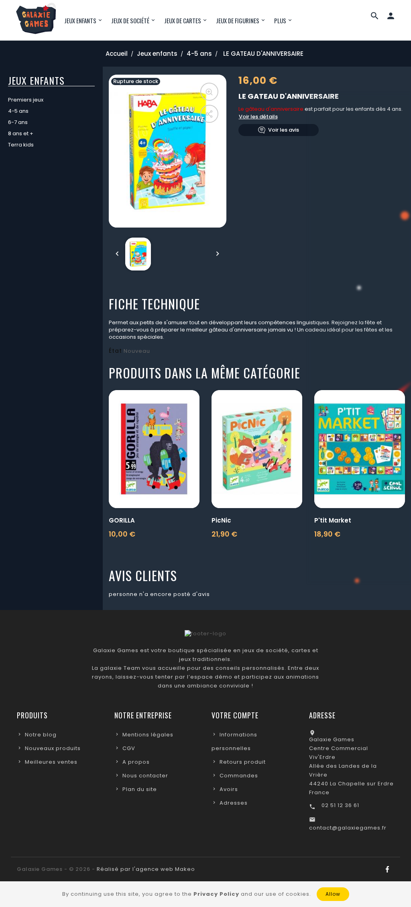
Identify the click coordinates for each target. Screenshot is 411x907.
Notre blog (41, 734)
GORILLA (122, 520)
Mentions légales (147, 734)
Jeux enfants (36, 80)
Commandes (239, 775)
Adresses (234, 803)
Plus (280, 20)
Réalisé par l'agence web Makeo (146, 869)
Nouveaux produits (53, 748)
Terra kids (21, 144)
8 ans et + (20, 133)
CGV (128, 748)
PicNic (221, 520)
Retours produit (243, 762)
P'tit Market (332, 520)
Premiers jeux (25, 100)
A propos (136, 762)
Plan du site (139, 789)
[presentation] (117, 254)
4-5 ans (18, 111)
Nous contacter (145, 775)
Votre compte (235, 715)
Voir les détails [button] (258, 116)
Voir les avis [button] (283, 130)
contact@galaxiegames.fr (348, 828)
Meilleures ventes (51, 762)
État (115, 350)
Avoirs (229, 789)
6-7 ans (18, 122)
